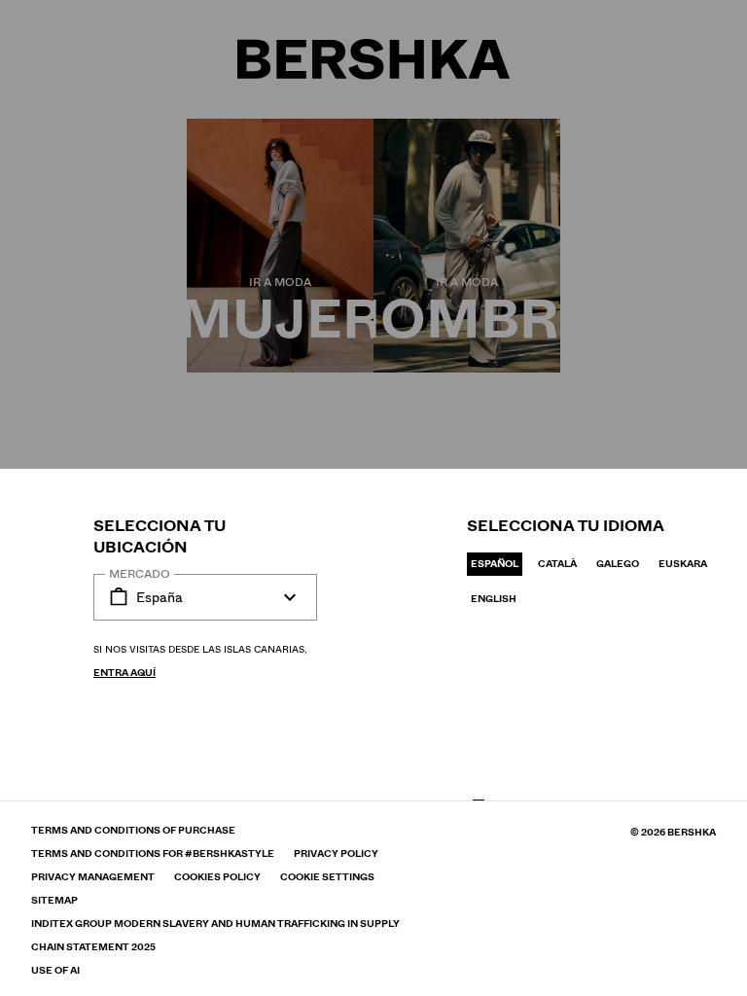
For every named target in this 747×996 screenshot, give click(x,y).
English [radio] (493, 598)
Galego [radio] (617, 563)
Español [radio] (494, 563)
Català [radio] (557, 563)
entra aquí (124, 672)
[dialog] (373, 498)
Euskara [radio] (682, 563)
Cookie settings (327, 877)
